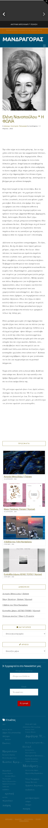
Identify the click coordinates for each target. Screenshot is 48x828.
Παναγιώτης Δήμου (31, 770)
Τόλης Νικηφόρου (32, 779)
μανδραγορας (32, 797)
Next (43, 14)
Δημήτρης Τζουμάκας (35, 736)
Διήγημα (7, 126)
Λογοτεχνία (14, 126)
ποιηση (26, 808)
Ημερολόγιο (9, 751)
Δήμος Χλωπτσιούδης (11, 732)
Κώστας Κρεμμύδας (12, 762)
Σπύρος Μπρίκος (7, 773)
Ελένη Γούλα (29, 750)
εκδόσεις (5, 789)
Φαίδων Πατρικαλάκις (9, 781)
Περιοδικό (6, 770)
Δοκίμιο (8, 739)
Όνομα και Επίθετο (24, 670)
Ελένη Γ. (27, 746)
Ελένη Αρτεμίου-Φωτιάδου (35, 742)
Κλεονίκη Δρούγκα (9, 758)
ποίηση (6, 805)
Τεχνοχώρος (6, 779)
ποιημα (28, 804)
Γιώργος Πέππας (30, 732)
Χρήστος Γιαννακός (9, 784)
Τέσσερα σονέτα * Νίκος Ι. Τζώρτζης (18, 616)
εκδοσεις (30, 789)
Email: (24, 686)
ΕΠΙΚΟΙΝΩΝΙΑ (24, 821)
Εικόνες (6, 743)
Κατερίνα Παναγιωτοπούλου (35, 755)
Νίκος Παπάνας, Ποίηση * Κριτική (17, 599)
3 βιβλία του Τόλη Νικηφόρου (15, 605)
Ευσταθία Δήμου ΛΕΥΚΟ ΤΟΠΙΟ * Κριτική (21, 610)
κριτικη (4, 797)
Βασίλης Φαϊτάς (7, 729)
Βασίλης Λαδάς (29, 729)
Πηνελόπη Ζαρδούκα (34, 773)
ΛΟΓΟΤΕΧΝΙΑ (28, 819)
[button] (44, 45)
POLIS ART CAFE (30, 724)
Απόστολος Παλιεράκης (31, 727)
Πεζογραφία (23, 126)
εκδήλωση (5, 786)
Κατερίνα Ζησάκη (8, 755)
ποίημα (28, 801)
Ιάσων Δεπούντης (30, 753)
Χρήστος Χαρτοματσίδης (35, 785)
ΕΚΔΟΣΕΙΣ (18, 819)
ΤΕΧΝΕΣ (38, 819)
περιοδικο (7, 800)
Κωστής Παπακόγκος (31, 759)
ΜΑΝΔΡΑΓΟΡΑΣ (22, 39)
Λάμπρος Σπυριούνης (31, 761)
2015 (3, 724)
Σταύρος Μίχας (10, 776)
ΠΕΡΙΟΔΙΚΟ (9, 819)
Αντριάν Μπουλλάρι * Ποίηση (15, 593)
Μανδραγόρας (33, 765)
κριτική (9, 793)
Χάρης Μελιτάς (31, 782)
